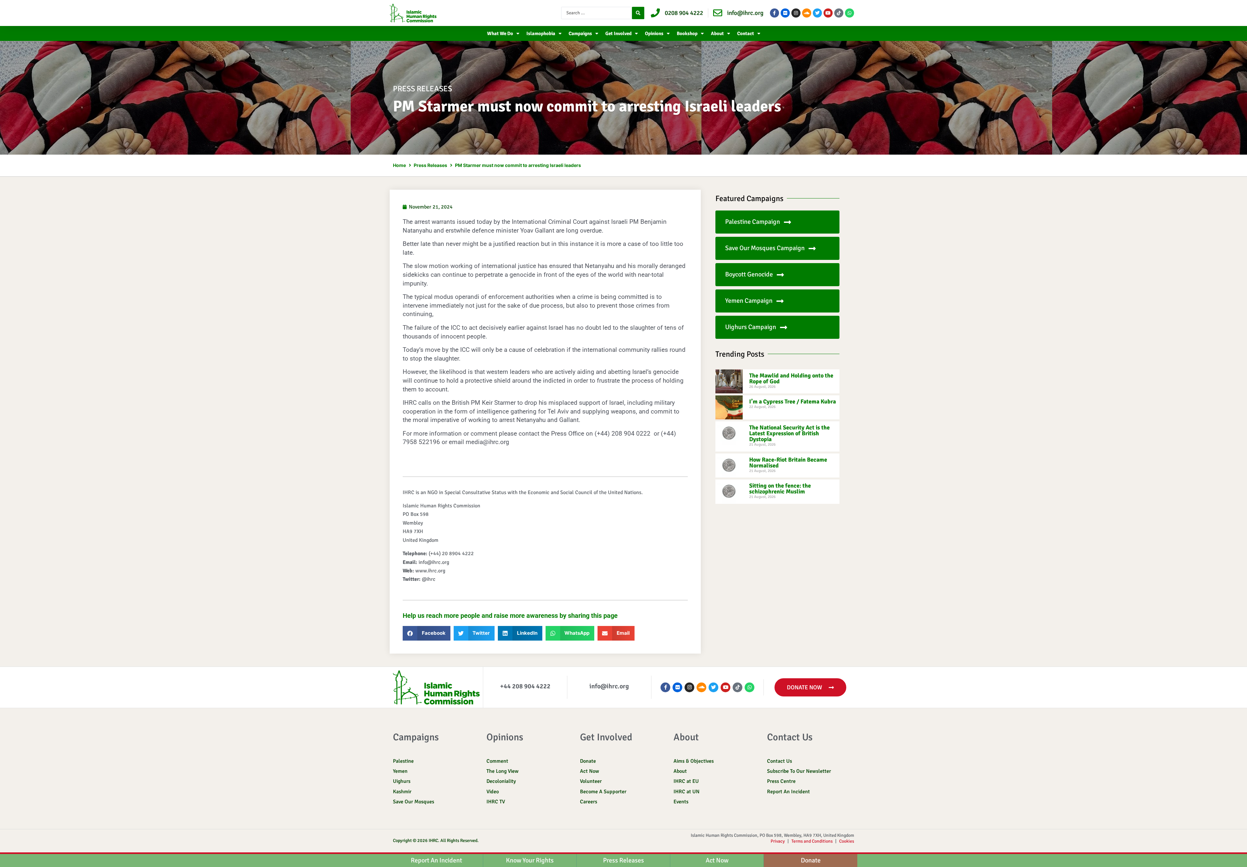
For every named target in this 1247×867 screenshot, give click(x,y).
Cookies (846, 841)
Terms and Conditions (812, 841)
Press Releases (430, 165)
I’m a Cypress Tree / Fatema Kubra (792, 401)
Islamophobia (540, 33)
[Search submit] (638, 13)
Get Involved (618, 33)
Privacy (778, 841)
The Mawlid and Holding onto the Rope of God (791, 378)
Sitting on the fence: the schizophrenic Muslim (780, 488)
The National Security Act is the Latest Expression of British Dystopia (789, 433)
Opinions (654, 33)
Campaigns (580, 33)
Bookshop (687, 33)
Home (399, 165)
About (717, 33)
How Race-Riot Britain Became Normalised (788, 462)
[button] (426, 633)
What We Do (500, 33)
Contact (745, 33)
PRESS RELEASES (422, 89)
